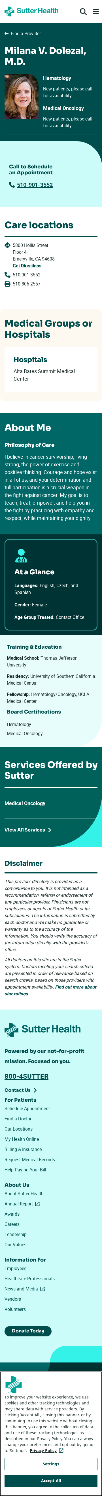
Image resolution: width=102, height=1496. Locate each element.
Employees (15, 1268)
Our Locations (19, 1129)
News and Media (26, 1289)
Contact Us (18, 1090)
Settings (51, 1464)
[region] (51, 1433)
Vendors (13, 1299)
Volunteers (15, 1309)
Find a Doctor (18, 1119)
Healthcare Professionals (30, 1278)
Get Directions (27, 266)
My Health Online (22, 1139)
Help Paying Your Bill (25, 1170)
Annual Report (23, 1204)
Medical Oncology (25, 803)
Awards (12, 1214)
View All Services (25, 830)
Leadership (16, 1234)
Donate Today (28, 1331)
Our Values (15, 1244)
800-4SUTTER (26, 1076)
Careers (12, 1224)
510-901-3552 (35, 185)
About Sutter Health (24, 1193)
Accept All (51, 1480)
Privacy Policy (48, 1450)
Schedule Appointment (27, 1108)
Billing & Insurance (23, 1149)
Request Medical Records (30, 1159)
